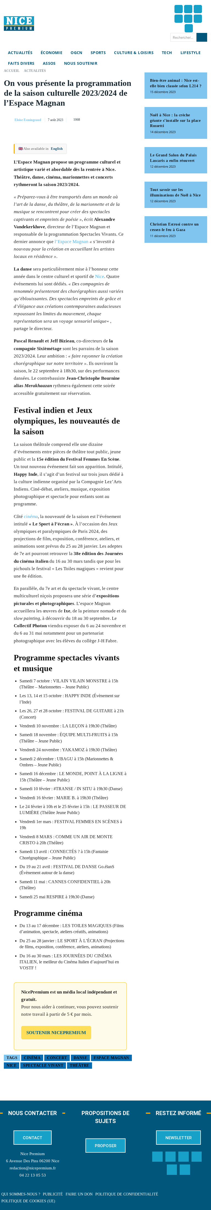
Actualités (35, 71)
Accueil (12, 71)
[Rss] (185, 1169)
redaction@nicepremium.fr (33, 1168)
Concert (57, 1058)
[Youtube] (189, 28)
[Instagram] (198, 9)
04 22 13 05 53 (33, 1175)
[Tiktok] (188, 19)
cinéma (31, 516)
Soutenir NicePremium (56, 1032)
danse (80, 1058)
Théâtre (79, 1065)
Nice (99, 276)
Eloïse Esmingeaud (28, 120)
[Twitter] (188, 9)
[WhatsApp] (118, 118)
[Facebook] (178, 9)
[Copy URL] (80, 118)
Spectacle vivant (43, 1065)
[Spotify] (172, 1169)
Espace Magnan (111, 1058)
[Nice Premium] (19, 23)
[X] (106, 118)
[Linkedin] (198, 19)
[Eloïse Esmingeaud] (9, 120)
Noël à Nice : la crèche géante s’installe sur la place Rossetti (175, 120)
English (57, 149)
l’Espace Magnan (71, 241)
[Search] (201, 37)
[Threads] (178, 19)
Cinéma (32, 1058)
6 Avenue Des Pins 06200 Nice (32, 1161)
